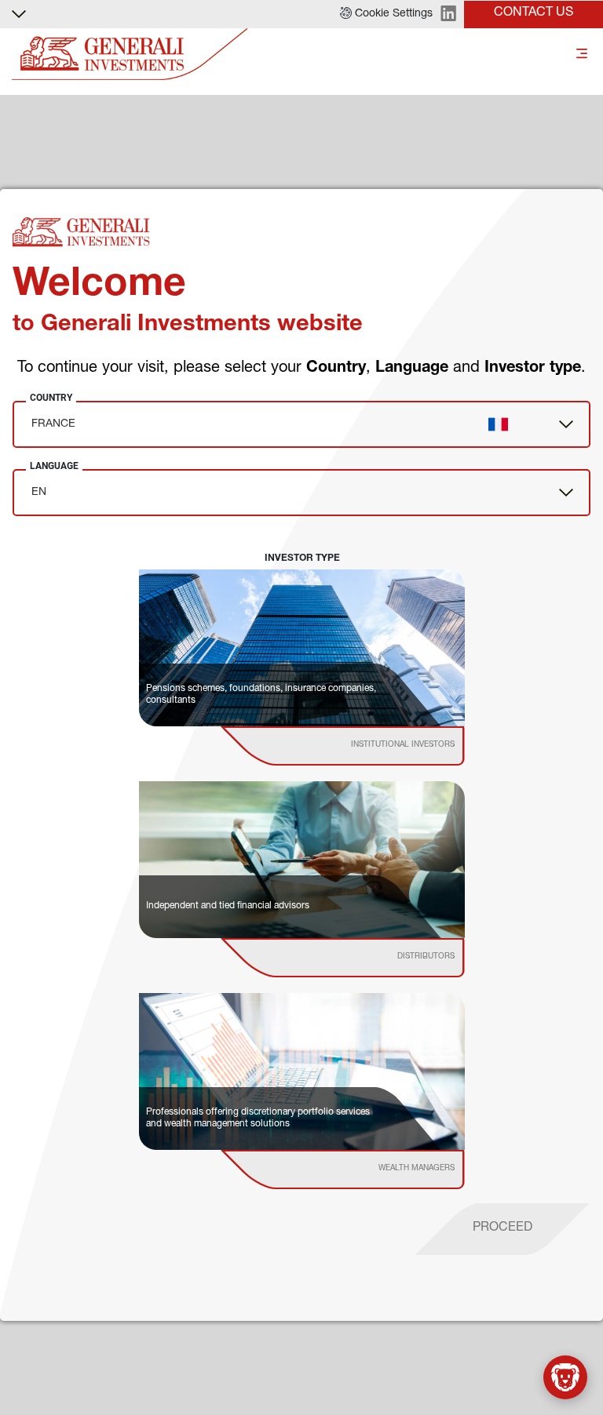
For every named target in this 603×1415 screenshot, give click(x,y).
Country (51, 397)
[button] (386, 14)
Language (54, 465)
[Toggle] (581, 54)
